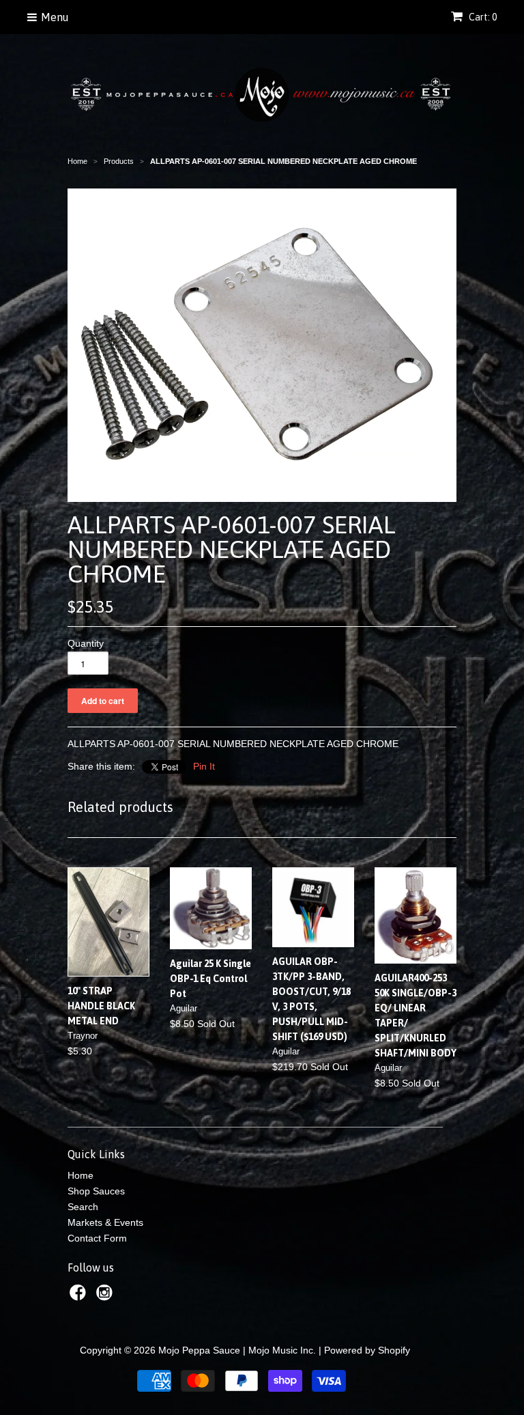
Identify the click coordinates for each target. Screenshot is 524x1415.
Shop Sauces (96, 1191)
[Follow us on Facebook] (80, 1296)
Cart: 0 (482, 17)
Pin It (204, 766)
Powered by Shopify (367, 1350)
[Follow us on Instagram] (106, 1296)
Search (83, 1206)
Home (80, 1175)
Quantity (86, 643)
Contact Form (97, 1238)
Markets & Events (105, 1222)
